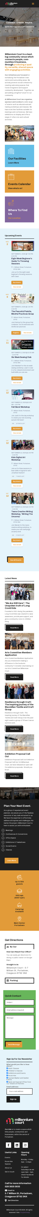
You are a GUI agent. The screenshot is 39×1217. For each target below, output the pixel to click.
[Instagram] (25, 1145)
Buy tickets (17, 282)
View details (17, 287)
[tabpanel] (19, 963)
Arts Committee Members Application (18, 653)
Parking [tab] (14, 980)
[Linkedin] (17, 1145)
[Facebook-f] (8, 1145)
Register (16, 333)
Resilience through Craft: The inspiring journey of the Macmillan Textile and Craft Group (19, 706)
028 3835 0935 (12, 1186)
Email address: (12, 1087)
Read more (14, 628)
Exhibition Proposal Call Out (17, 755)
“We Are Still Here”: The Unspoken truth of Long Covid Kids (17, 605)
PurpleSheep (25, 1212)
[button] (33, 4)
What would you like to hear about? (17, 1065)
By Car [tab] (13, 947)
